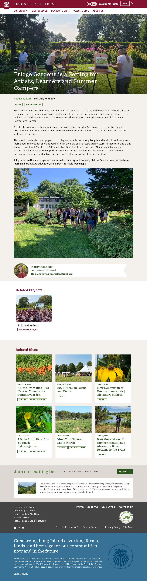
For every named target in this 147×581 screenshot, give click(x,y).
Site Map (128, 527)
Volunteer (108, 507)
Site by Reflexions (92, 527)
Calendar (105, 4)
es (94, 4)
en (89, 4)
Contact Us (126, 507)
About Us (98, 10)
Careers (92, 507)
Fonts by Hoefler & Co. (67, 527)
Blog (116, 4)
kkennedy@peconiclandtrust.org (53, 274)
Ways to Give (81, 10)
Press (80, 507)
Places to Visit (60, 10)
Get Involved (40, 10)
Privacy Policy (112, 527)
